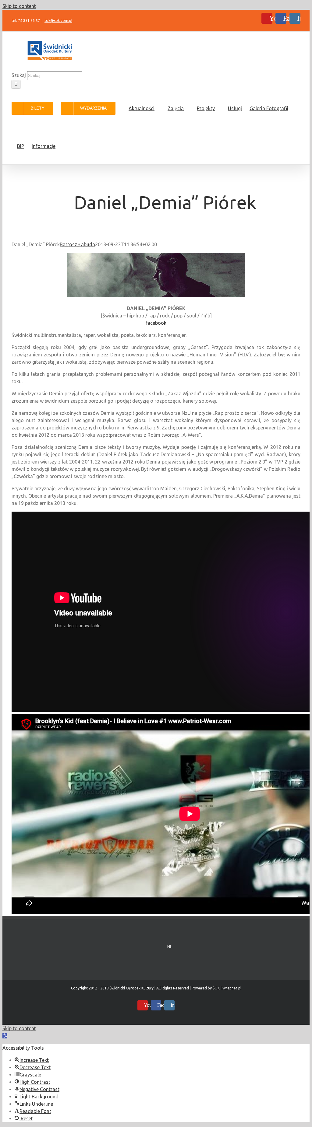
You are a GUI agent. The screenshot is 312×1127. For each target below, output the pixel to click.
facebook (156, 323)
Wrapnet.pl (231, 988)
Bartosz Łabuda (77, 244)
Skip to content (19, 6)
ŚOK (216, 988)
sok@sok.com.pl (58, 21)
